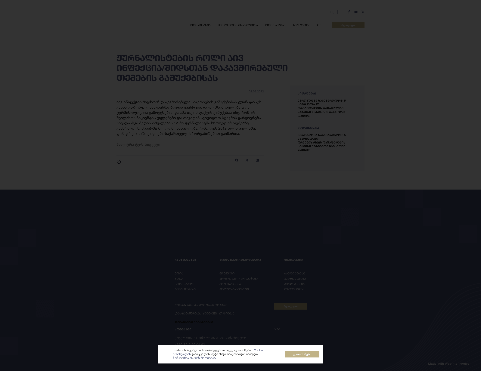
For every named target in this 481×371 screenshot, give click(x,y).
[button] (302, 354)
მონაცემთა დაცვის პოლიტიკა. (194, 358)
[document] (240, 185)
